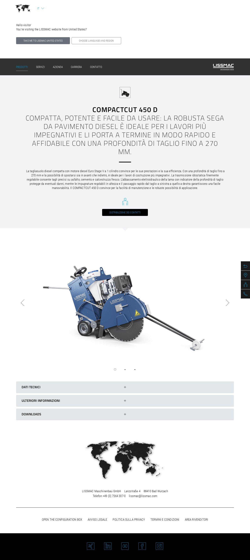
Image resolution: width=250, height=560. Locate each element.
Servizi (40, 67)
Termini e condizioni (164, 519)
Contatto (96, 67)
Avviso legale (97, 519)
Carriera (76, 67)
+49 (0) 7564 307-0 (114, 496)
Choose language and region (96, 40)
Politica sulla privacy (129, 519)
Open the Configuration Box (62, 519)
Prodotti (22, 67)
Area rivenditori (196, 519)
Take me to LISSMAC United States (43, 40)
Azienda (58, 67)
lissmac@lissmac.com (143, 496)
